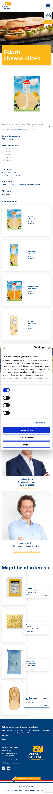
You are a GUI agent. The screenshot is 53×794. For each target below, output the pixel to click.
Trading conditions (11, 790)
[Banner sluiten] (49, 348)
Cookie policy (35, 790)
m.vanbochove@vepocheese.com (26, 552)
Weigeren (26, 444)
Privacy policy (24, 790)
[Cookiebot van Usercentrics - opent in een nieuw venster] (33, 347)
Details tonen (39, 423)
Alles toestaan (26, 430)
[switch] (6, 398)
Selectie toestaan (26, 437)
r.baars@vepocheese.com (26, 488)
